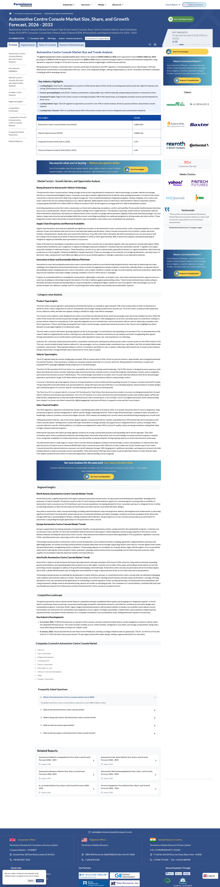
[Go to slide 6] (192, 44)
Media (101, 4)
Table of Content (47, 44)
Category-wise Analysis (15, 93)
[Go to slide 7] (195, 44)
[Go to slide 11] (209, 44)
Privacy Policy (42, 878)
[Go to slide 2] (177, 44)
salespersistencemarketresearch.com (112, 832)
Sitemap (39, 883)
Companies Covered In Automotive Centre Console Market (17, 121)
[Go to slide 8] (199, 44)
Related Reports (16, 141)
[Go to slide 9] (202, 44)
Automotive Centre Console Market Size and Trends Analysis (17, 57)
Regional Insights (16, 101)
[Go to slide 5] (189, 44)
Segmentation (28, 44)
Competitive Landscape (14, 109)
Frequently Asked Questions (16, 133)
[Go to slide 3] (180, 44)
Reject (30, 881)
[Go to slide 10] (205, 44)
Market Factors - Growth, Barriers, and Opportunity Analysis (16, 81)
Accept (40, 881)
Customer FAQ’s (43, 874)
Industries (68, 4)
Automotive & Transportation (97, 38)
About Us (116, 4)
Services (85, 4)
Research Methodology (72, 44)
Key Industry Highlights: (14, 69)
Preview (13, 44)
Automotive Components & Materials (28, 14)
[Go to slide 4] (185, 44)
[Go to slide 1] (173, 44)
